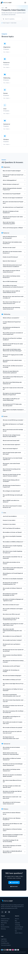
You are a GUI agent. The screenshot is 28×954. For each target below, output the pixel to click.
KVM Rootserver (4, 920)
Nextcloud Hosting (5, 926)
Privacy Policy (4, 941)
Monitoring (3, 928)
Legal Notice (4, 939)
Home (3, 7)
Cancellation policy (5, 943)
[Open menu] (25, 2)
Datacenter (17, 922)
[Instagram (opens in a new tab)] (2, 912)
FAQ (16, 930)
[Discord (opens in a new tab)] (9, 912)
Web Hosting (4, 922)
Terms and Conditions (6, 945)
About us (17, 918)
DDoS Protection (18, 928)
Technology (17, 924)
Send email (15, 886)
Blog (16, 920)
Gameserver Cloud (5, 918)
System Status (18, 932)
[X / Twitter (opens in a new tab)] (5, 912)
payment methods (19, 926)
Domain (2, 924)
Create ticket (15, 882)
